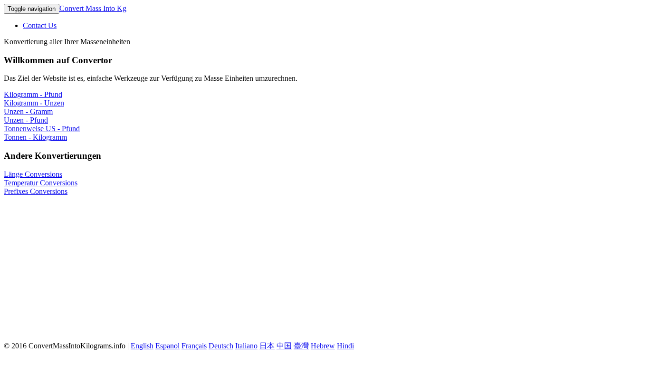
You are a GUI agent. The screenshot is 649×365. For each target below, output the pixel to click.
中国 (284, 346)
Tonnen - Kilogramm (35, 137)
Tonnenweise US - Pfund (42, 129)
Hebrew (323, 346)
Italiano (246, 346)
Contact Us (40, 25)
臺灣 (301, 346)
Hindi (345, 346)
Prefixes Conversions (35, 191)
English (142, 346)
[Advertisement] (324, 267)
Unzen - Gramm (28, 111)
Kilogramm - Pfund (33, 94)
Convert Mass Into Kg (92, 8)
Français (194, 346)
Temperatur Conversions (40, 183)
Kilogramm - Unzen (34, 103)
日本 (267, 346)
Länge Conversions (33, 174)
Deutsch (221, 346)
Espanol (167, 346)
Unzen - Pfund (26, 120)
